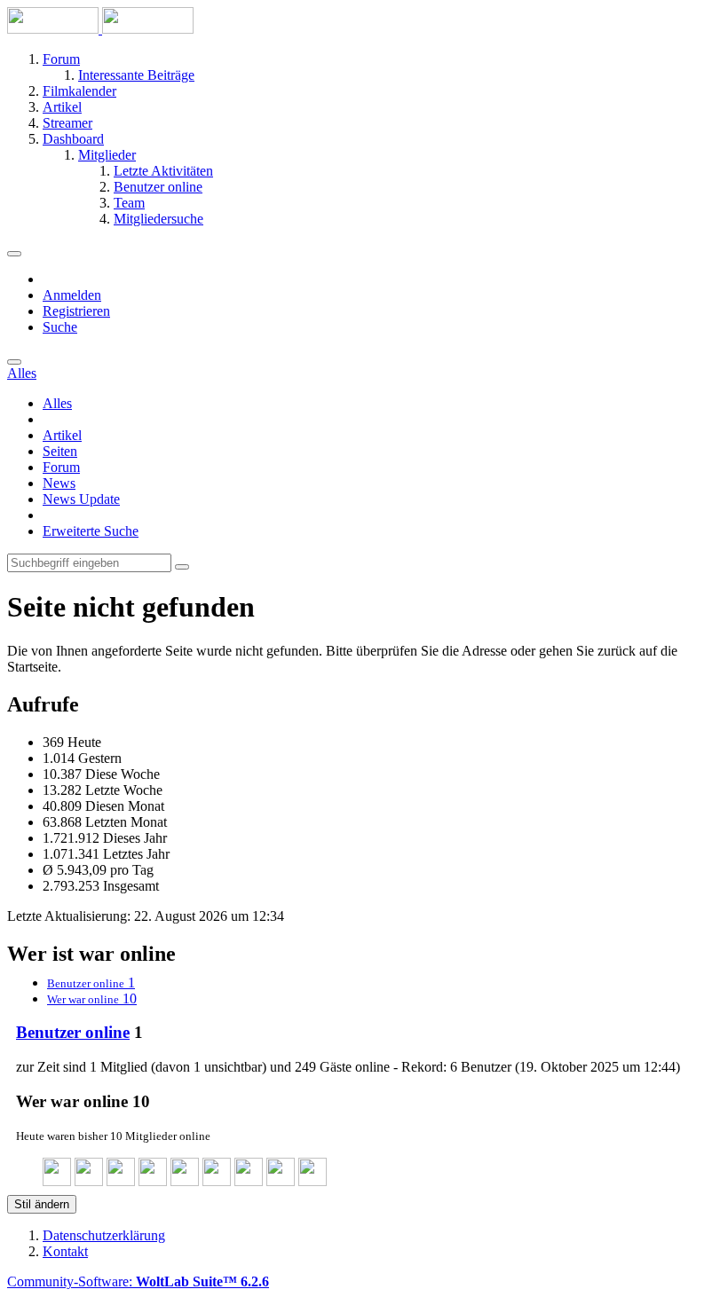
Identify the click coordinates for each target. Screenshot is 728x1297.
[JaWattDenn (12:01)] (89, 1181)
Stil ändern (41, 1204)
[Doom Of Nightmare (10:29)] (280, 1181)
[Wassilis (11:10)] (248, 1181)
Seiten (60, 451)
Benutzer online (73, 1032)
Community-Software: (138, 1281)
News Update (81, 499)
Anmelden (72, 295)
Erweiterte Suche (90, 530)
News (59, 483)
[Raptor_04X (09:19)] (312, 1181)
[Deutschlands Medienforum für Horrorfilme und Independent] (100, 28)
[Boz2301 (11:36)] (184, 1181)
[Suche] (14, 362)
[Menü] (14, 253)
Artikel (62, 435)
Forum (61, 467)
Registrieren (76, 310)
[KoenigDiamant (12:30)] (57, 1181)
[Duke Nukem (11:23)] (216, 1181)
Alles (57, 403)
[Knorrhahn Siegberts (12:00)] (121, 1181)
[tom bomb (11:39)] (152, 1181)
